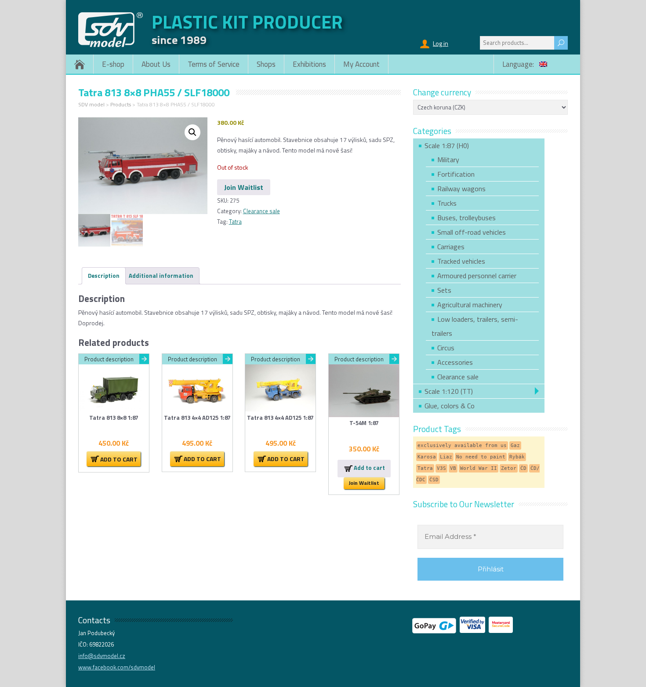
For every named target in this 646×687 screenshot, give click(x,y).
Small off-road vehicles (471, 232)
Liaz (446, 457)
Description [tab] (104, 275)
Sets (444, 290)
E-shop (113, 64)
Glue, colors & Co (450, 405)
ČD (523, 468)
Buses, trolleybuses (466, 217)
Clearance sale (261, 211)
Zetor (508, 468)
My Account (361, 64)
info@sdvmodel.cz (101, 655)
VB (453, 468)
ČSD (434, 480)
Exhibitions (309, 64)
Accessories (455, 362)
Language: (519, 64)
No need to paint (480, 457)
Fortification (456, 174)
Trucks (447, 203)
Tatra (235, 221)
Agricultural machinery (469, 304)
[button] (192, 132)
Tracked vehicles (461, 261)
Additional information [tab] (161, 275)
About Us (156, 64)
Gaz (515, 445)
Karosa (426, 457)
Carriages (451, 246)
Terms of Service (214, 64)
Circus (445, 347)
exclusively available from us (462, 445)
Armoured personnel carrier (476, 275)
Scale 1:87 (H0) (447, 145)
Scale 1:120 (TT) (449, 391)
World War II (478, 468)
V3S (441, 468)
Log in (440, 43)
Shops (266, 64)
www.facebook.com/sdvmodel (116, 667)
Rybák (517, 457)
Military (448, 159)
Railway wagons (461, 188)
